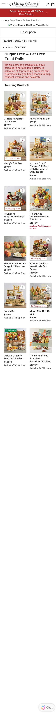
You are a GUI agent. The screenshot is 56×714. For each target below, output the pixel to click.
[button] (28, 13)
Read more (20, 47)
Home (4, 20)
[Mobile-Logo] (25, 4)
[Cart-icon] (53, 4)
